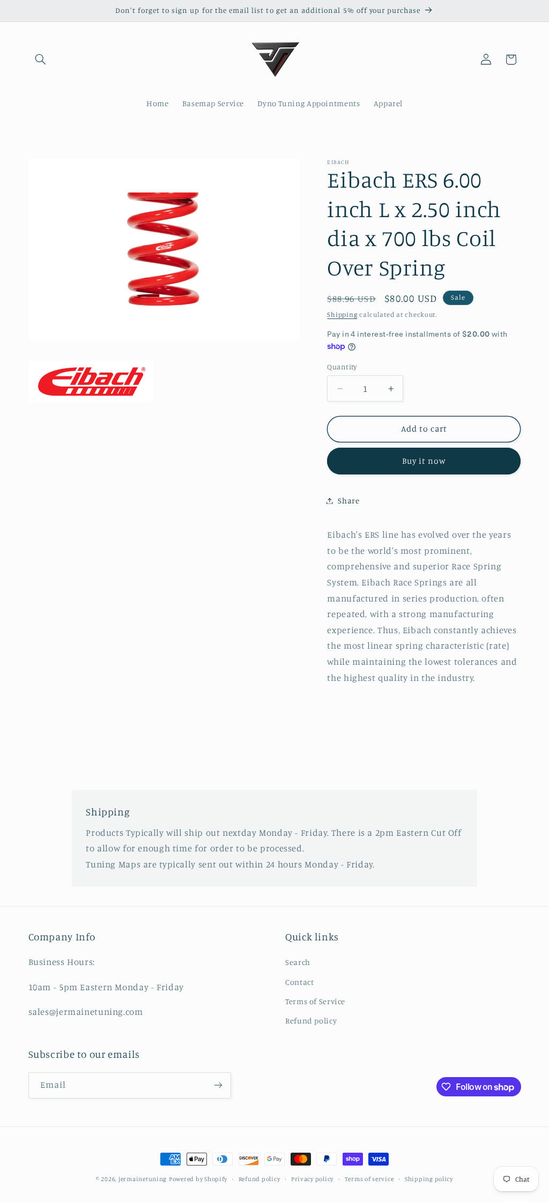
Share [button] (348, 500)
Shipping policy (429, 1179)
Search (297, 962)
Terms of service (369, 1179)
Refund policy (311, 1020)
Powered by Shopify (198, 1179)
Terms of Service (315, 1001)
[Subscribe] (217, 1085)
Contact (299, 981)
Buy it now (424, 461)
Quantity (342, 366)
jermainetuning (142, 1179)
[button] (40, 59)
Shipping (342, 314)
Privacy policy (312, 1179)
